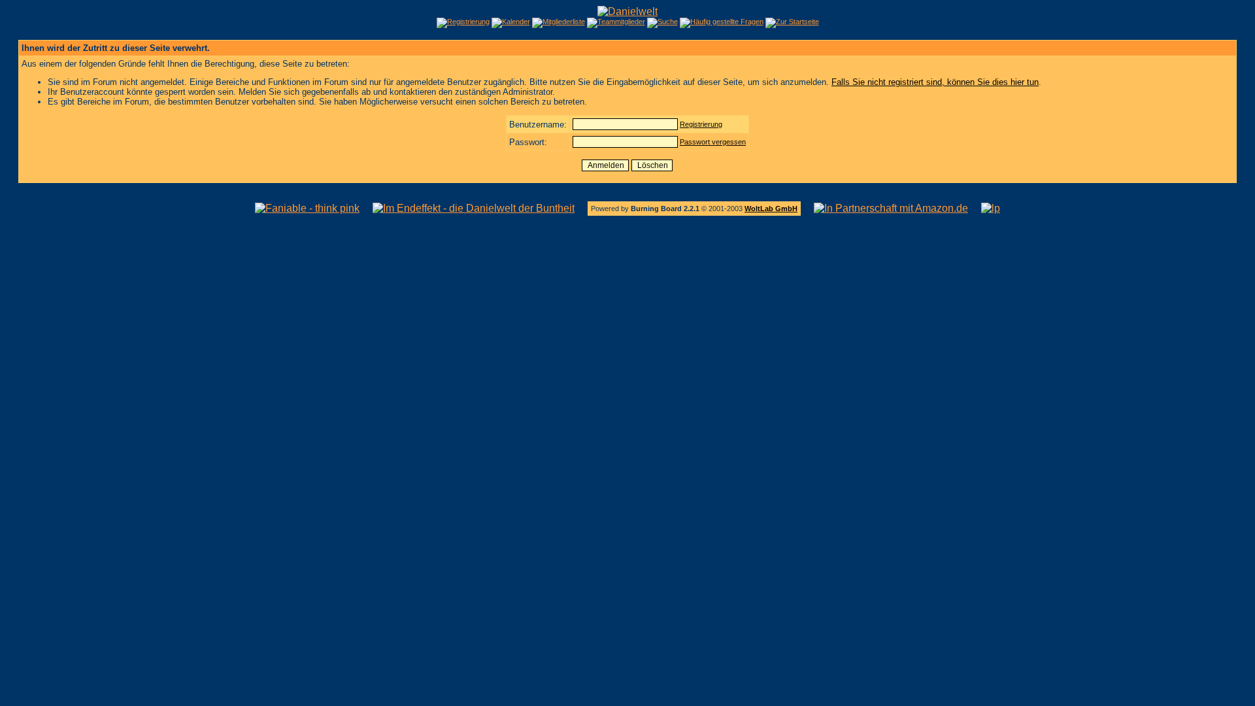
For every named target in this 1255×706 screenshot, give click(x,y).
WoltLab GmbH (771, 208)
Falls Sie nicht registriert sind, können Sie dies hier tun (935, 82)
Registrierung (701, 124)
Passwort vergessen (713, 142)
